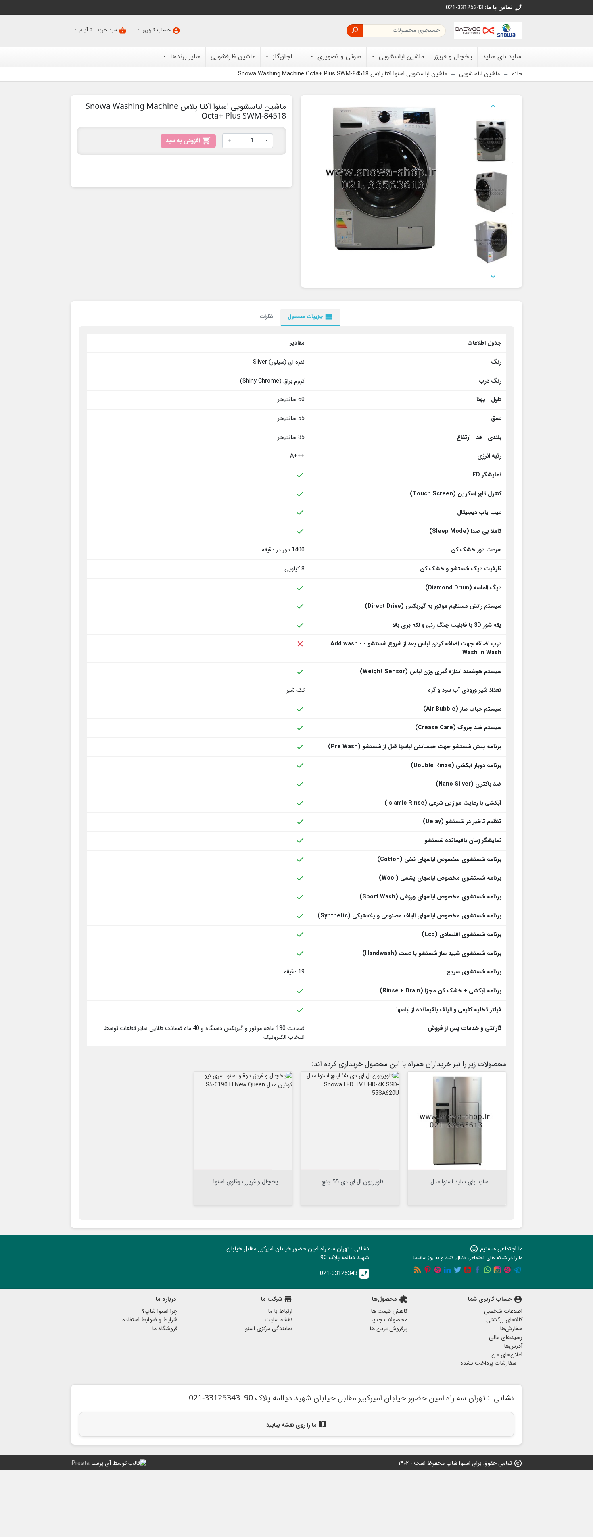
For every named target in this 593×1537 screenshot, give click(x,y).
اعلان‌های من (506, 1355)
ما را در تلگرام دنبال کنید (517, 1269)
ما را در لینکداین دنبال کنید (447, 1269)
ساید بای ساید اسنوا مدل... (457, 1181)
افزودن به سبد (188, 141)
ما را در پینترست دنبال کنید (427, 1269)
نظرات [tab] (266, 316)
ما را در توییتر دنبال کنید (457, 1269)
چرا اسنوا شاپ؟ (159, 1311)
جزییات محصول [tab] (310, 316)
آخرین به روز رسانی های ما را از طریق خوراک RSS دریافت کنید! (417, 1269)
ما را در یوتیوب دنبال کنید (467, 1269)
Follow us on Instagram (497, 1269)
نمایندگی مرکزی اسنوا (268, 1328)
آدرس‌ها (513, 1346)
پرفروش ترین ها (388, 1328)
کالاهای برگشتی (504, 1320)
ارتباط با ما (280, 1311)
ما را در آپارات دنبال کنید (507, 1269)
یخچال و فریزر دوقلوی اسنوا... (243, 1181)
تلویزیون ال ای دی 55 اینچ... (350, 1181)
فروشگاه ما (164, 1328)
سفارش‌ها (511, 1328)
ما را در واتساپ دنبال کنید (487, 1269)
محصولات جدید (388, 1320)
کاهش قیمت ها (389, 1311)
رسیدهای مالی (505, 1337)
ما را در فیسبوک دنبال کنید (477, 1269)
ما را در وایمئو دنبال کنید (437, 1269)
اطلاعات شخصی (503, 1311)
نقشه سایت (278, 1320)
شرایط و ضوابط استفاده (149, 1320)
